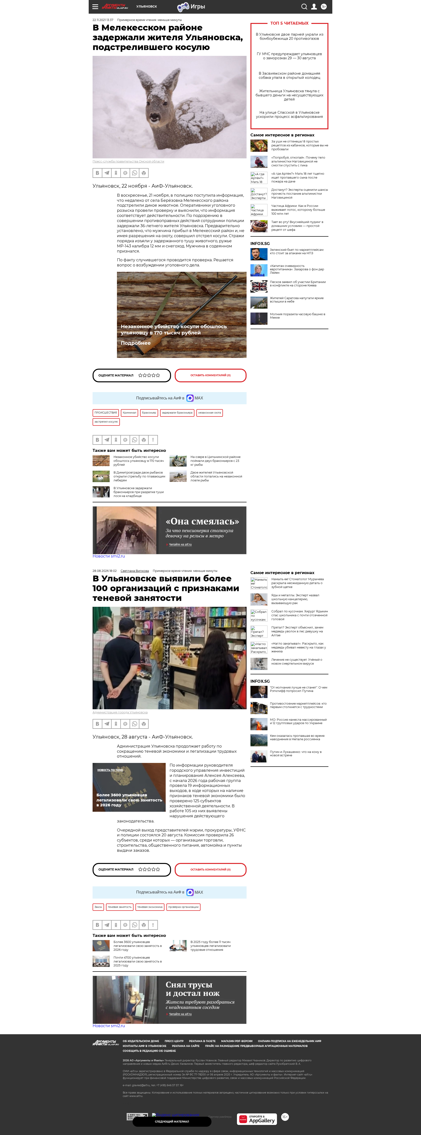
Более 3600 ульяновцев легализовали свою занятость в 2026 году (138, 946)
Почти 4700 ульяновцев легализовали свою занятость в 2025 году (138, 961)
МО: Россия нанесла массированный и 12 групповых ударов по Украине (298, 721)
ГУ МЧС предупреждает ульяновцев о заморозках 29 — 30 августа (289, 56)
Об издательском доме (141, 1041)
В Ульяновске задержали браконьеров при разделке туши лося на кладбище (139, 492)
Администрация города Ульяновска (120, 712)
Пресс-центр (174, 1041)
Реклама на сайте (186, 1046)
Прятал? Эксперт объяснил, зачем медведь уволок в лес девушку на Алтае (297, 631)
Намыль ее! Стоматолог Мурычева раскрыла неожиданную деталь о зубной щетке (297, 583)
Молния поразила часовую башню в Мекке (297, 316)
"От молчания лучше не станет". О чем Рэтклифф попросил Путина (298, 689)
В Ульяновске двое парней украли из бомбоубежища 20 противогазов (289, 36)
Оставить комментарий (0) (211, 375)
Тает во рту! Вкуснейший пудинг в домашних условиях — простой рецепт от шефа (297, 226)
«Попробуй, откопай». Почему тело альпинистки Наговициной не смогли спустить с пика (298, 161)
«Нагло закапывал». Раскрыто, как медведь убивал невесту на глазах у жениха (298, 647)
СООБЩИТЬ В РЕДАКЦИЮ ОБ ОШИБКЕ (149, 1051)
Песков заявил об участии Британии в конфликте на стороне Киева (298, 283)
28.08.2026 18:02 (105, 571)
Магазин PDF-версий (236, 1041)
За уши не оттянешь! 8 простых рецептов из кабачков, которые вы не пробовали (299, 145)
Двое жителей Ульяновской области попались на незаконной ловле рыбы (216, 476)
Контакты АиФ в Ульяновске (144, 1046)
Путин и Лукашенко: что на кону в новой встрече (296, 753)
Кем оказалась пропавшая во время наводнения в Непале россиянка (297, 737)
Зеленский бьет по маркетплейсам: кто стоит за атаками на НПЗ (297, 251)
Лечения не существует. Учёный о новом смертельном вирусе (296, 661)
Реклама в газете (202, 1041)
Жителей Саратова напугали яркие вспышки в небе (297, 299)
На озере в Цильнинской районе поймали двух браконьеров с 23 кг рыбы (215, 460)
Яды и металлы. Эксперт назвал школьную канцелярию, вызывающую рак (295, 599)
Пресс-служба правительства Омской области (128, 161)
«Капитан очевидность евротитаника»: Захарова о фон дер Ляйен (297, 269)
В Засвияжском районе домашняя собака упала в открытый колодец (289, 75)
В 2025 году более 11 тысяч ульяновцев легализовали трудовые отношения (211, 946)
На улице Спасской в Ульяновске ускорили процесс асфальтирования (289, 115)
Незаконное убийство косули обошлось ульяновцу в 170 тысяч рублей (174, 330)
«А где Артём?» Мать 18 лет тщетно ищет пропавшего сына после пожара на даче (297, 177)
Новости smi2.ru (109, 556)
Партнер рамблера (219, 1116)
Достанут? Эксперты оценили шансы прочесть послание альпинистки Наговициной (299, 193)
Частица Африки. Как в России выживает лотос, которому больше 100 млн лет (298, 209)
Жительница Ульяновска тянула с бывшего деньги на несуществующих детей (289, 95)
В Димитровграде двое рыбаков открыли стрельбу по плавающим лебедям (139, 476)
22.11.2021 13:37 (103, 20)
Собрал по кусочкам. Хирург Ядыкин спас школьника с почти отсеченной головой (299, 615)
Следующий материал (172, 1121)
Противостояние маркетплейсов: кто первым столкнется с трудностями (298, 705)
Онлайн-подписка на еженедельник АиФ (289, 1041)
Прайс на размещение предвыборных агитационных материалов (256, 1046)
